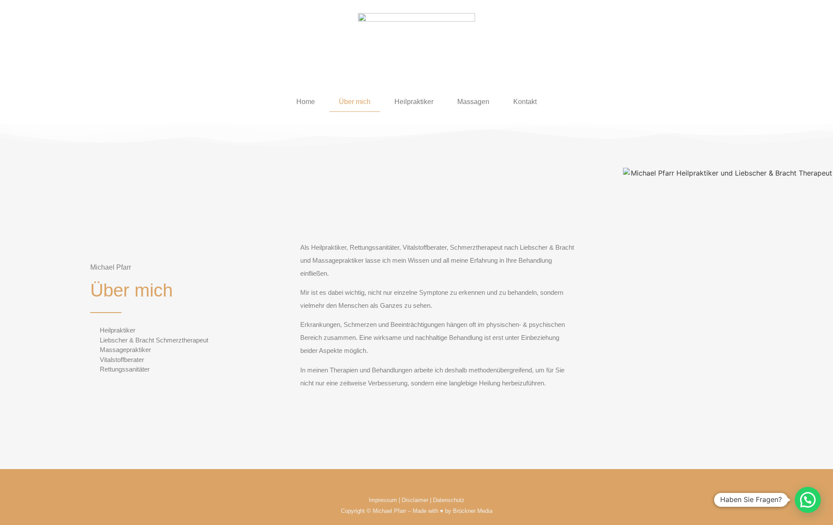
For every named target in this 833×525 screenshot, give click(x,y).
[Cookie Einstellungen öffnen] (19, 513)
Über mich (355, 101)
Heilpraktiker (413, 101)
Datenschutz (449, 500)
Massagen (473, 101)
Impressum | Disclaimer (398, 500)
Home (305, 101)
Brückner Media (472, 511)
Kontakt (525, 101)
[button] (808, 500)
